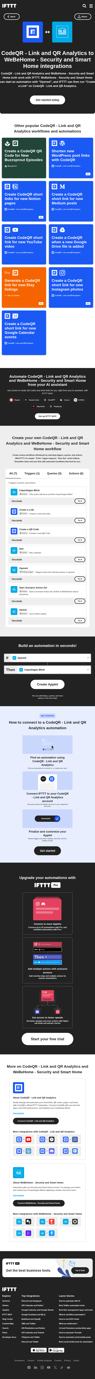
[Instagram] (42, 1368)
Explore (6, 1296)
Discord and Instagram (32, 1301)
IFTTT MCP (7, 1314)
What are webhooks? (68, 1324)
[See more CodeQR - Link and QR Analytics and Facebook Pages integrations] (70, 1139)
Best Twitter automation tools (72, 1305)
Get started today (47, 99)
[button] (91, 6)
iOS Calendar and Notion (32, 1305)
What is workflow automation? (72, 1314)
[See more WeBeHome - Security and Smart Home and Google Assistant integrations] (23, 1221)
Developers (20, 1361)
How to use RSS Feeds (69, 1319)
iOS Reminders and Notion (33, 1328)
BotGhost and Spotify (31, 1319)
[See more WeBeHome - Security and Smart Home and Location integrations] (47, 1233)
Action (24, 494)
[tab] (13, 474)
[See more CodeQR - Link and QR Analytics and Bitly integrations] (23, 1151)
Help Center (7, 1319)
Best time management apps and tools (76, 1310)
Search (5, 1328)
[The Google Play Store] (56, 1350)
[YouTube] (49, 1368)
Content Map (8, 1324)
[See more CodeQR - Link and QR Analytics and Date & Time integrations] (47, 1139)
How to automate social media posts (75, 1337)
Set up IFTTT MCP (47, 416)
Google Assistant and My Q (33, 1314)
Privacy (67, 1361)
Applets (5, 1310)
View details (17, 501)
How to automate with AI (69, 1301)
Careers (30, 1361)
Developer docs (9, 1337)
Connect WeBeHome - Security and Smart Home (39, 1203)
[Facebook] (29, 1368)
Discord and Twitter (30, 1342)
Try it (80, 501)
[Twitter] (55, 1368)
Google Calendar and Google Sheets (38, 1310)
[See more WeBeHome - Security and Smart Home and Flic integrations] (23, 1233)
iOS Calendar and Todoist (33, 1333)
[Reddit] (68, 1368)
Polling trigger (27, 572)
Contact (57, 1361)
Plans (4, 1333)
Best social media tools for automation (76, 1342)
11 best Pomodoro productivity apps (75, 1328)
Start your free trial (47, 1039)
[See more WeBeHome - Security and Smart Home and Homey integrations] (70, 1221)
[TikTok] (62, 1368)
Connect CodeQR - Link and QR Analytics (36, 1121)
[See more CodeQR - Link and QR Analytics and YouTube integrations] (23, 1139)
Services (6, 1301)
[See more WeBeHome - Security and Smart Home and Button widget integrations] (47, 1221)
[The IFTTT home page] (9, 6)
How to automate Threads (70, 1333)
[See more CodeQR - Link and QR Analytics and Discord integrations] (47, 1151)
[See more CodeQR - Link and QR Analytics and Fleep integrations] (70, 1151)
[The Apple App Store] (39, 1350)
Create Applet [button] (47, 684)
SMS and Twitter (29, 1324)
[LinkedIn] (35, 1368)
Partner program (44, 1361)
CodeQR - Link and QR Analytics (44, 53)
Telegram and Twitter (31, 1337)
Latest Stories (66, 1296)
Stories (5, 1305)
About (76, 1361)
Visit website (18, 1113)
